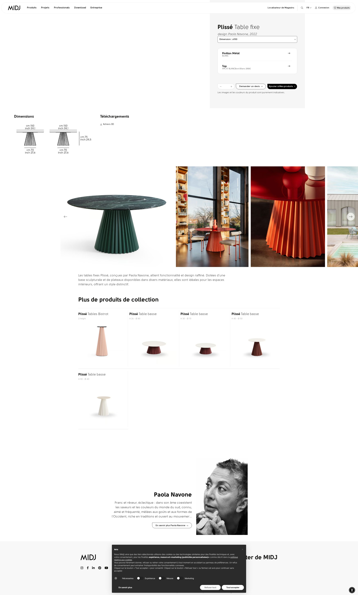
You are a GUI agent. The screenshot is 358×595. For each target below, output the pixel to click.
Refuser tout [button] (210, 587)
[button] (352, 590)
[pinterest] (99, 567)
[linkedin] (93, 567)
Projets (45, 8)
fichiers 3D (108, 124)
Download (80, 8)
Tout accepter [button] (232, 587)
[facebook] (88, 567)
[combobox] (257, 39)
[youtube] (106, 567)
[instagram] (82, 567)
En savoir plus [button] (125, 587)
